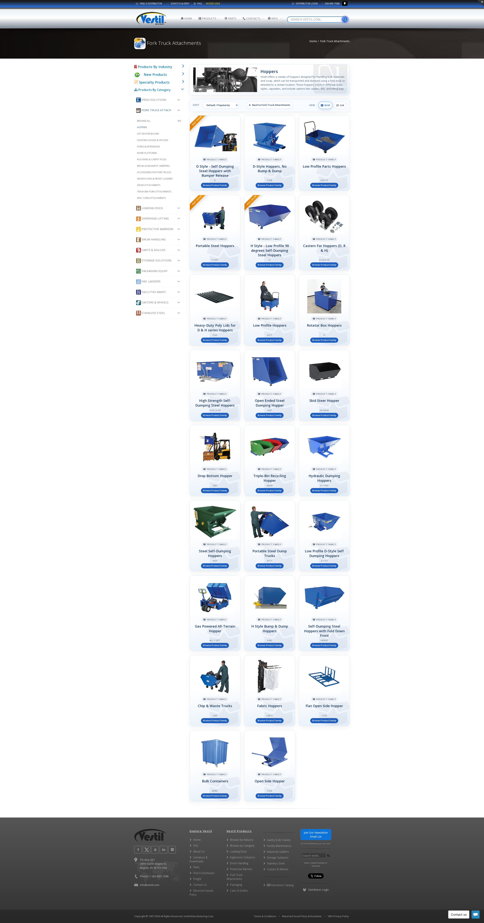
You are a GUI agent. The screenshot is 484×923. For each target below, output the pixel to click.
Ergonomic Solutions (242, 857)
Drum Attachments (148, 185)
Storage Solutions (156, 260)
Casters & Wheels (154, 302)
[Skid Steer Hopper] (324, 385)
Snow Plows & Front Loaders (155, 178)
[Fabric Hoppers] (269, 690)
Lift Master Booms (148, 133)
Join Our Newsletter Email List (316, 834)
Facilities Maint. (153, 292)
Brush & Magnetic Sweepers (153, 165)
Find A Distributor (203, 873)
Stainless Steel (153, 313)
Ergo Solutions (153, 100)
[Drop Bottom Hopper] (215, 460)
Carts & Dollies (153, 250)
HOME (187, 18)
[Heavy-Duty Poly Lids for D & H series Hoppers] (215, 310)
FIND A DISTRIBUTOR (150, 3)
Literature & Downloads (199, 859)
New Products (155, 74)
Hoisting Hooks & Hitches (152, 140)
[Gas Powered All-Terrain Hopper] (215, 613)
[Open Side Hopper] (269, 765)
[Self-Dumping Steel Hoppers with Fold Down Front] (324, 613)
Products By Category (154, 90)
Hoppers (142, 127)
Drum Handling (153, 239)
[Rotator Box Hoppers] (324, 310)
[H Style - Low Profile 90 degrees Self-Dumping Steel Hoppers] (269, 232)
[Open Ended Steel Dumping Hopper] (269, 385)
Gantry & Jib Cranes (278, 840)
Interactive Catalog (282, 885)
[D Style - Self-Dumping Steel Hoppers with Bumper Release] (215, 153)
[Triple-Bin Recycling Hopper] (269, 460)
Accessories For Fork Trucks (154, 172)
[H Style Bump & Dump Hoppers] (269, 613)
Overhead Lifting (155, 218)
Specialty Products (154, 82)
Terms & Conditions (265, 916)
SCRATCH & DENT (179, 3)
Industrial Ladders (278, 851)
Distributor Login (306, 3)
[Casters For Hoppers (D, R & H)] (324, 232)
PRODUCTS (208, 18)
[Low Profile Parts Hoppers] (324, 153)
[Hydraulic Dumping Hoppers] (324, 460)
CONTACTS (252, 18)
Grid (326, 105)
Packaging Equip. (154, 271)
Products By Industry (154, 66)
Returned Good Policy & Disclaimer (302, 916)
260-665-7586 (332, 3)
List (341, 105)
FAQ (199, 3)
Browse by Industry (241, 840)
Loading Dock (152, 208)
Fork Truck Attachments (234, 877)
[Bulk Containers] (215, 765)
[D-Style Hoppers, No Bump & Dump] (269, 153)
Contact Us (200, 885)
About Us (199, 851)
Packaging (236, 885)
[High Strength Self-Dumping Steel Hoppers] (215, 385)
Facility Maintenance (279, 846)
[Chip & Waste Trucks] (215, 690)
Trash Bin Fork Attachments (154, 191)
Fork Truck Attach (156, 110)
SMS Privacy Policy (338, 916)
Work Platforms (147, 153)
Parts (196, 867)
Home (313, 41)
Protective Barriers (157, 229)
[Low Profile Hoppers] (269, 310)
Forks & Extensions (148, 146)
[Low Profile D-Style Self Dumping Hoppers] (324, 535)
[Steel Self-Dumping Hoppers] (215, 535)
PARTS (231, 18)
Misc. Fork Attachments (151, 198)
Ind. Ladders (151, 281)
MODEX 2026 (213, 3)
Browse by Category (242, 845)
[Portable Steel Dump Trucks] (269, 535)
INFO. (274, 18)
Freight (197, 879)
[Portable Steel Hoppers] (215, 232)
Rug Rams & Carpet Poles (151, 159)
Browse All (159, 120)
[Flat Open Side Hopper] (324, 690)
